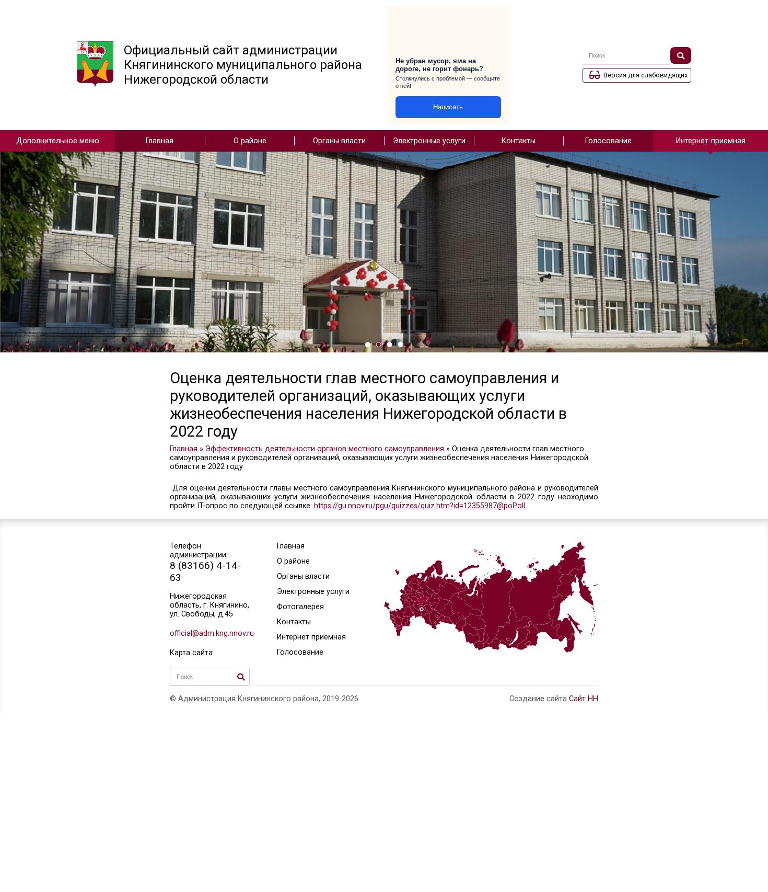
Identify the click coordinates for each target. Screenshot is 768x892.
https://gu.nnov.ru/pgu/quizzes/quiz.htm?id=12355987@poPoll (419, 505)
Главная (159, 140)
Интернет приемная (311, 637)
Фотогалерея (300, 606)
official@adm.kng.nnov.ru (210, 633)
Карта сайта (191, 652)
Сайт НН (583, 698)
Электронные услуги (429, 140)
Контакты (519, 140)
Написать (448, 107)
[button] (367, 344)
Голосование (608, 140)
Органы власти (339, 140)
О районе (250, 140)
